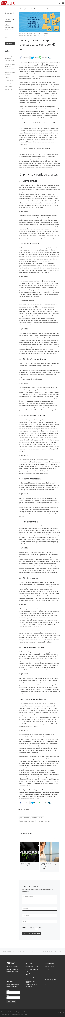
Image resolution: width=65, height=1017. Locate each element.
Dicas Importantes (13, 9)
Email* (7, 37)
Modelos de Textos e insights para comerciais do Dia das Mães (10, 67)
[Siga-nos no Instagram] (8, 13)
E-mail (26, 915)
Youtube (38, 799)
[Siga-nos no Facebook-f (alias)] (5, 13)
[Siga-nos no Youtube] (11, 13)
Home (6, 9)
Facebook (49, 796)
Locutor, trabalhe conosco (50, 969)
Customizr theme (23, 1014)
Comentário (28, 896)
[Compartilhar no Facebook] (23, 57)
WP (10, 1014)
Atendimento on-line (49, 966)
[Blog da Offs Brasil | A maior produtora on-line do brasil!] (8, 3)
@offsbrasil (33, 796)
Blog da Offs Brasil (10, 1012)
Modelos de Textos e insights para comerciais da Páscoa (10, 75)
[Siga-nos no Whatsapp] (13, 13)
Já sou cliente (48, 968)
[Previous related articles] (54, 838)
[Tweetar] (34, 57)
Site (24, 921)
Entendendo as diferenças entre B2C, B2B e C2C (9, 87)
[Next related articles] (58, 838)
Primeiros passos (48, 983)
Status (46, 984)
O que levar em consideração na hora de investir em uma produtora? (49, 867)
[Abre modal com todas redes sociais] (49, 57)
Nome (25, 909)
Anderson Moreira (25, 53)
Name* (7, 32)
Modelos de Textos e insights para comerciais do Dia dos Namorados (10, 59)
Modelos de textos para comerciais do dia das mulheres (9, 81)
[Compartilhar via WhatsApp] (42, 57)
